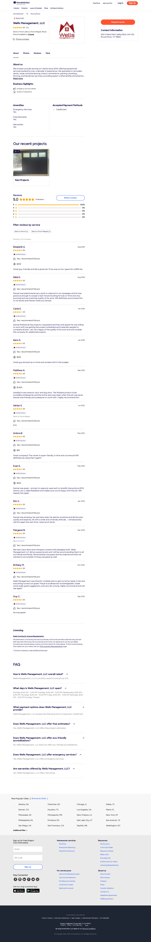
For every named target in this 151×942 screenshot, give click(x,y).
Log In (120, 3)
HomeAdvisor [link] (18, 14)
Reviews (37, 53)
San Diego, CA (24, 825)
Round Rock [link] (35, 14)
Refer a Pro (104, 855)
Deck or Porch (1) (21, 231)
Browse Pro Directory (67, 847)
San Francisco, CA (56, 825)
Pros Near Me (105, 858)
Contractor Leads (66, 885)
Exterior (25, 8)
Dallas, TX (110, 804)
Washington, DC (113, 825)
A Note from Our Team (108, 862)
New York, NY (112, 815)
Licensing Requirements (109, 865)
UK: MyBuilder (104, 918)
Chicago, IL (82, 804)
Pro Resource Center (67, 881)
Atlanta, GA (23, 804)
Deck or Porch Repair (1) (41, 231)
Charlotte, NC (54, 804)
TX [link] (27, 14)
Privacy (62, 924)
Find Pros (62, 844)
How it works (105, 874)
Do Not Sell (77, 924)
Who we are (105, 878)
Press (102, 885)
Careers (103, 881)
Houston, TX (53, 810)
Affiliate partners (106, 899)
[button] (31, 167)
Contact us (104, 892)
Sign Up (132, 3)
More (46, 8)
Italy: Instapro (76, 918)
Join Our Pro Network (67, 878)
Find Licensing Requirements (51, 646)
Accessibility (86, 924)
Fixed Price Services (67, 851)
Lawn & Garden (36, 8)
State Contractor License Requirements (28, 636)
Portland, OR (53, 820)
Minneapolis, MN (55, 815)
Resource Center (106, 851)
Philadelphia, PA (25, 820)
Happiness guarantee (108, 895)
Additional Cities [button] (19, 830)
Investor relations (107, 888)
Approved (20, 18)
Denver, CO (23, 810)
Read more (18, 78)
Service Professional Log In (69, 874)
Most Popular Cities (20, 798)
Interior (16, 8)
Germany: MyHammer (62, 918)
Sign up (28, 867)
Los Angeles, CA (84, 810)
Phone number (22, 39)
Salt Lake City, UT (84, 820)
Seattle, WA (82, 825)
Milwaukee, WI (24, 815)
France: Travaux (47, 918)
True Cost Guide (106, 847)
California (69, 924)
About (16, 53)
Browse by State (39, 798)
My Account (105, 844)
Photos (26, 53)
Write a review (70, 198)
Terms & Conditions (89, 929)
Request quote (118, 22)
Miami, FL (110, 810)
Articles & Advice (56, 8)
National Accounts (66, 888)
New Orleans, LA (84, 815)
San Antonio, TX (113, 820)
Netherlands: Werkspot (90, 918)
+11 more (31, 34)
